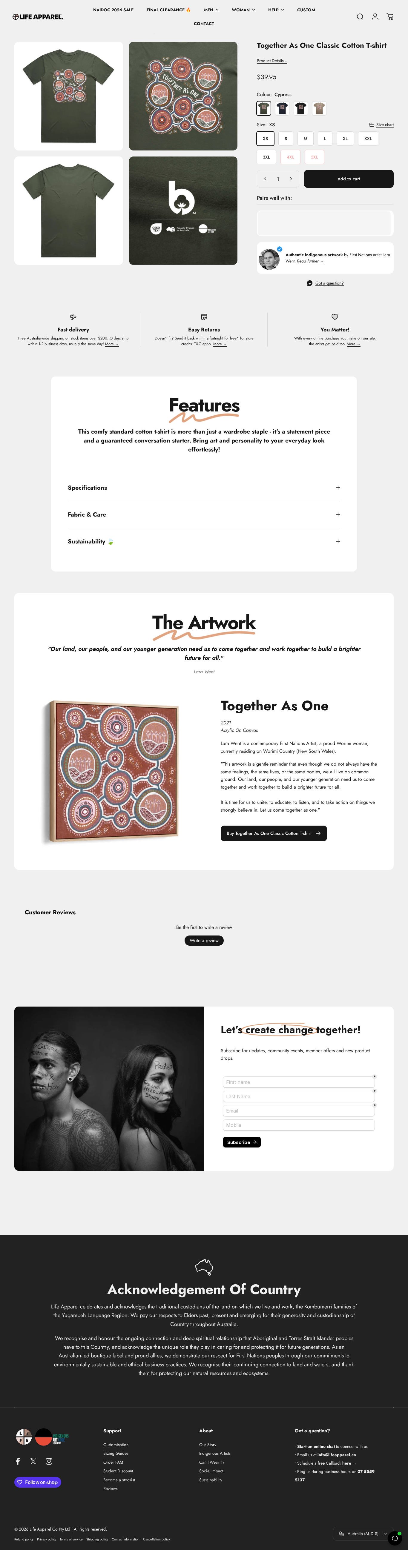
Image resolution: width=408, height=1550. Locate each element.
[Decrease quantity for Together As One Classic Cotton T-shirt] (264, 179)
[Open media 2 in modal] (183, 96)
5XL (314, 157)
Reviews (110, 1488)
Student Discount (118, 1471)
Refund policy (23, 1539)
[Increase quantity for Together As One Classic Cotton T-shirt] (292, 179)
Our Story (207, 1445)
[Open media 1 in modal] (68, 96)
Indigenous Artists (215, 1453)
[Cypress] (264, 108)
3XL (266, 157)
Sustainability (210, 1480)
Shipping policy (97, 1539)
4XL (290, 157)
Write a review (204, 940)
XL (345, 139)
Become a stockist (119, 1480)
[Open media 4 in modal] (183, 210)
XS (265, 139)
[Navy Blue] (282, 108)
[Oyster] (319, 108)
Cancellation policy (156, 1539)
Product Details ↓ (272, 61)
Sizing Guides (115, 1453)
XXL (368, 139)
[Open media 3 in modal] (68, 210)
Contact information (125, 1539)
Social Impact (211, 1471)
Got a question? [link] (329, 283)
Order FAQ (113, 1462)
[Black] (301, 108)
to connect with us (332, 1446)
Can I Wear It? (212, 1462)
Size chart (385, 124)
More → (112, 344)
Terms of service (71, 1539)
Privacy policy (46, 1539)
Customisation (115, 1445)
